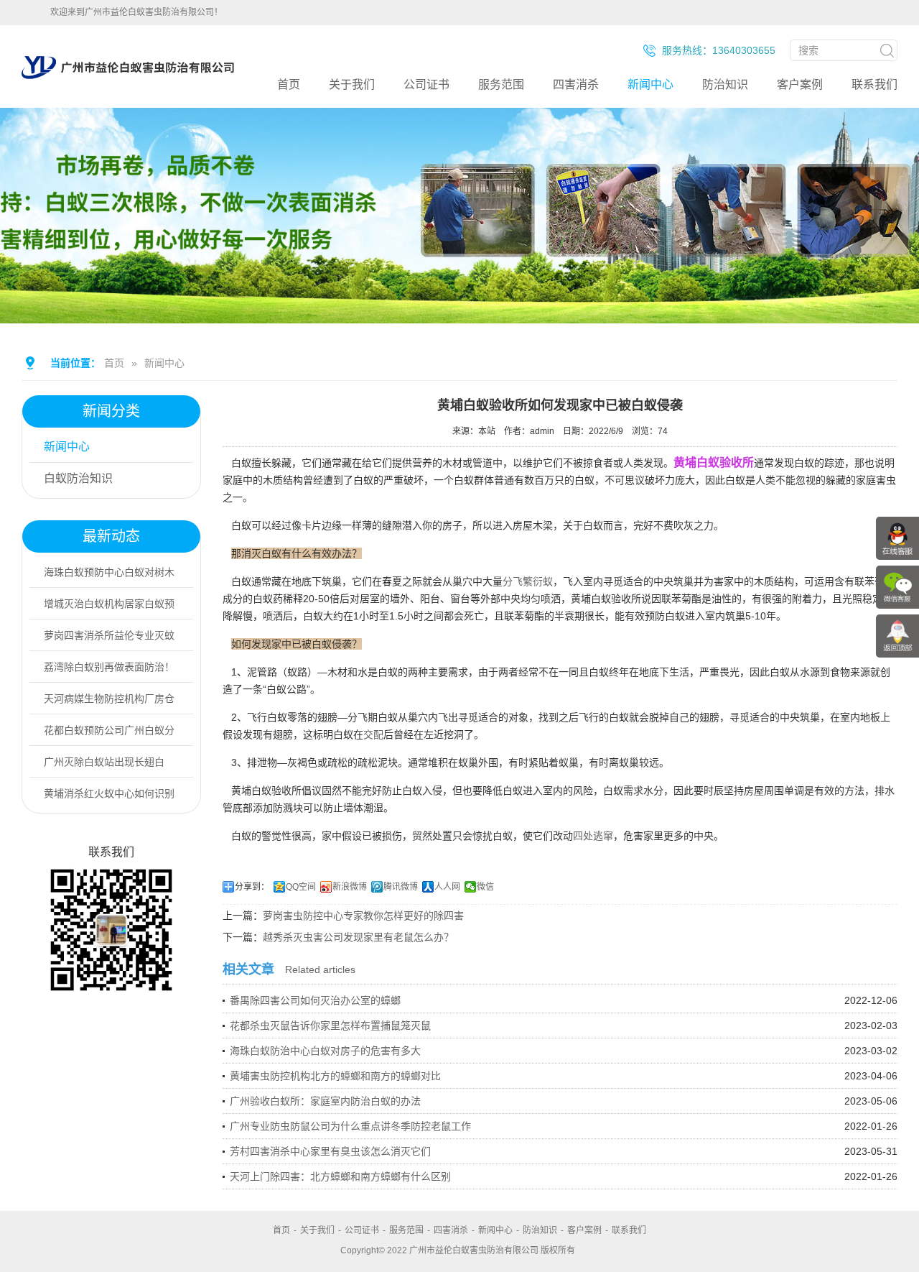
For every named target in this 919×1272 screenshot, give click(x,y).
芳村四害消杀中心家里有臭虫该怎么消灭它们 (330, 1151)
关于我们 (352, 84)
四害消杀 (576, 84)
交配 (373, 734)
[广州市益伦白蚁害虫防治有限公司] (128, 79)
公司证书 (426, 84)
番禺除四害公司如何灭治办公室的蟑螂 (315, 1000)
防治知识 (725, 84)
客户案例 (800, 84)
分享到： (252, 887)
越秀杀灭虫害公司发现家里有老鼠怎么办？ (358, 937)
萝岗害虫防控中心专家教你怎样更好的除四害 (363, 915)
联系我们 (874, 84)
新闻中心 (650, 84)
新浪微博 (349, 887)
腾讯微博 (400, 887)
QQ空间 (301, 887)
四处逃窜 (593, 836)
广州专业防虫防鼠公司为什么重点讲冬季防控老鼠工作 (350, 1126)
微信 (485, 887)
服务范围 (501, 84)
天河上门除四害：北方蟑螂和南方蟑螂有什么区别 (340, 1176)
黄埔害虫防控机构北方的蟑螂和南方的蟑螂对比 (335, 1076)
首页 (288, 84)
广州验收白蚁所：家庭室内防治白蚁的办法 (325, 1101)
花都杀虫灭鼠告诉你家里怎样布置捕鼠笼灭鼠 (330, 1025)
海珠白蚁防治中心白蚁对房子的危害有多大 (325, 1050)
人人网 (447, 887)
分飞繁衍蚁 (528, 581)
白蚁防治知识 (78, 478)
